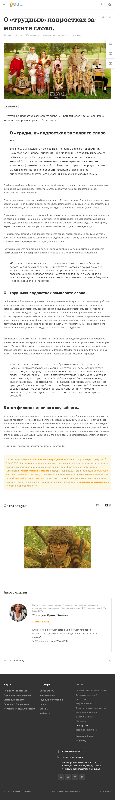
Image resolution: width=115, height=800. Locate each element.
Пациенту (80, 740)
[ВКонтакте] (61, 777)
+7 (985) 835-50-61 (72, 751)
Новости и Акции (84, 736)
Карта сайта (105, 791)
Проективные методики (86, 730)
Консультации (47, 695)
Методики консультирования (19, 708)
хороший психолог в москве (30, 478)
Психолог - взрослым (15, 690)
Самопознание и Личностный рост (91, 690)
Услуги (7, 684)
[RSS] (103, 17)
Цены (43, 704)
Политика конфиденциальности (66, 791)
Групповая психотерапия (17, 695)
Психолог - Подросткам (16, 704)
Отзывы (44, 708)
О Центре (45, 684)
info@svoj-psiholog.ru (72, 757)
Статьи (79, 684)
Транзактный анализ (85, 717)
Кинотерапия (81, 725)
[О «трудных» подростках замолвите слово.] (57, 70)
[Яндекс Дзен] (82, 777)
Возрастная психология (86, 712)
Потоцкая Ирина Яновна (50, 615)
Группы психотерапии (51, 699)
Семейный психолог (14, 699)
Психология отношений (86, 695)
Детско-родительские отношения (90, 708)
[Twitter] (68, 777)
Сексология (80, 699)
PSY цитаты (80, 721)
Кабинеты (45, 713)
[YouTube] (75, 777)
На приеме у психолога (85, 703)
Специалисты (47, 690)
